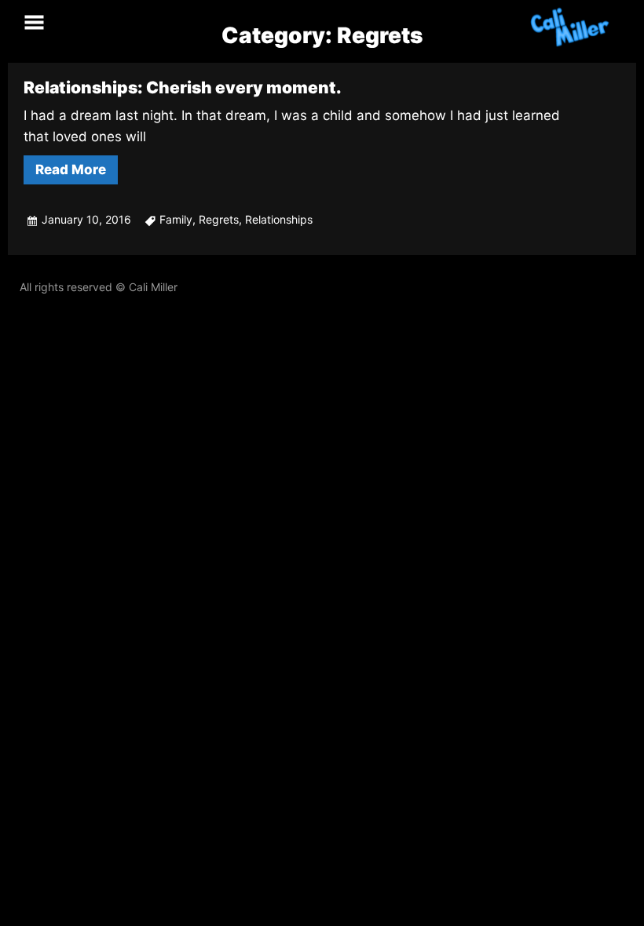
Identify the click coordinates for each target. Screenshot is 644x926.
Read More (70, 169)
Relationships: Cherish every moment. (183, 87)
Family (175, 219)
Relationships (279, 219)
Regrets (219, 219)
